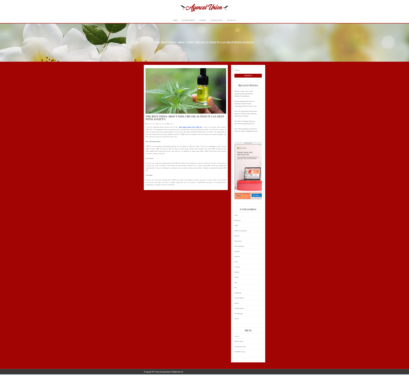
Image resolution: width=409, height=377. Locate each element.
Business (237, 220)
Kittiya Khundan (162, 124)
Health (171, 124)
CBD (236, 225)
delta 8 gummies (240, 231)
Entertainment (188, 20)
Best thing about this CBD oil (190, 127)
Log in (236, 336)
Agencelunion (167, 372)
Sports (236, 303)
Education (238, 241)
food (236, 262)
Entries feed (238, 341)
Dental (236, 236)
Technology (238, 313)
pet (235, 287)
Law (236, 282)
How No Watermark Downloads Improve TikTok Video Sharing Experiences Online (245, 113)
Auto (236, 215)
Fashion (202, 20)
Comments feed (240, 346)
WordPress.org (239, 352)
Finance (237, 256)
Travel (236, 318)
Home (175, 20)
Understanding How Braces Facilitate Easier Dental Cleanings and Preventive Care (245, 103)
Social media (239, 298)
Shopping (237, 293)
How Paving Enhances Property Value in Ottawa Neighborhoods (245, 130)
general (237, 267)
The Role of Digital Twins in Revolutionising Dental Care (244, 122)
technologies (216, 20)
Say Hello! (231, 20)
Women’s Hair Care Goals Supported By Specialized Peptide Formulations (243, 93)
